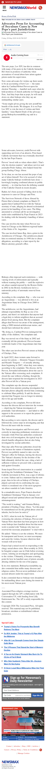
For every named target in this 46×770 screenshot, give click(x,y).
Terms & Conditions (30, 750)
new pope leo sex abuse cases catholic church (20, 19)
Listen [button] (4, 735)
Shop (24, 746)
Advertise (17, 746)
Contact (9, 746)
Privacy (5, 698)
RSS (28, 746)
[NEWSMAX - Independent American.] (23, 7)
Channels (13, 735)
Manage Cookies (24, 753)
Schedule (22, 735)
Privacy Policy (16, 750)
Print (5, 49)
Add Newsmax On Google (13, 45)
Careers (6, 750)
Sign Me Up (38, 695)
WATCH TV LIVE (13, 2)
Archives (35, 746)
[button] (40, 8)
